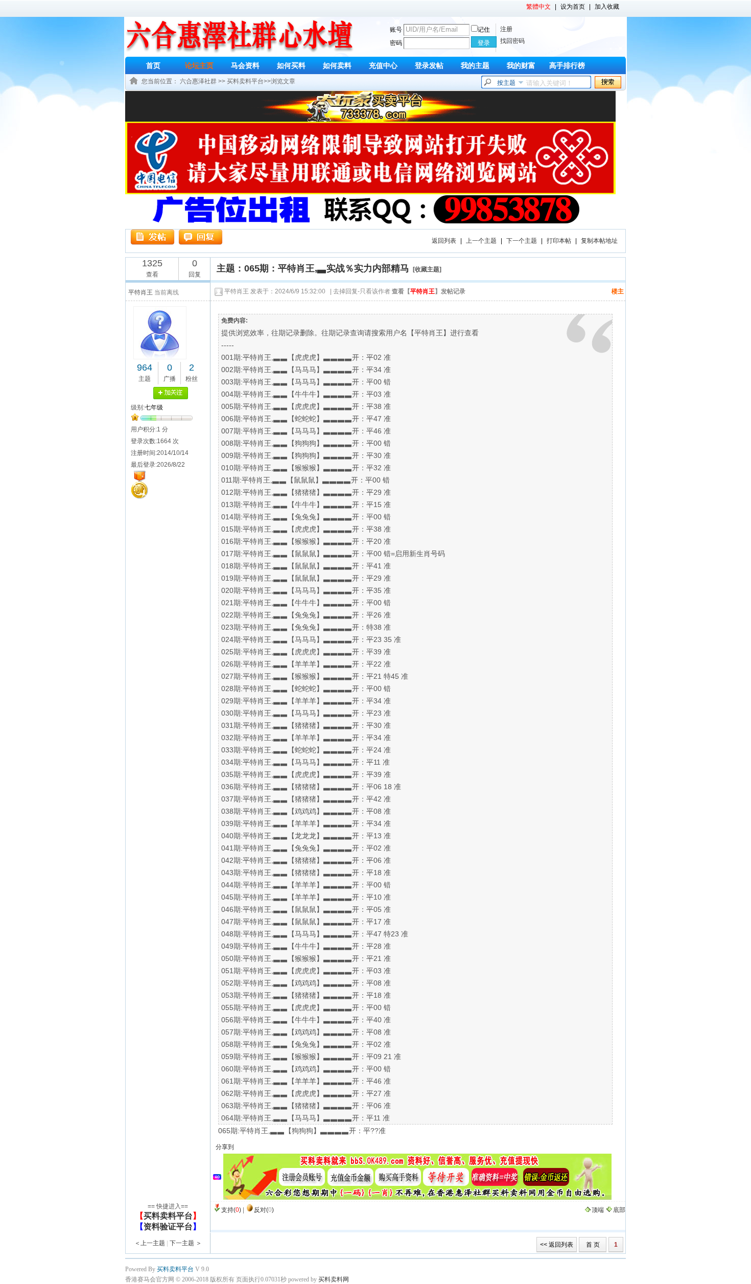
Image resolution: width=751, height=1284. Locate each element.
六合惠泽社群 (198, 81)
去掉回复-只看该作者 (361, 291)
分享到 (225, 1147)
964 (144, 367)
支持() (231, 1209)
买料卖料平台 (245, 81)
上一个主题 (481, 240)
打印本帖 (559, 240)
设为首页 (572, 6)
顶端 (598, 1209)
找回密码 (512, 40)
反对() (264, 1209)
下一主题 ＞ (186, 1243)
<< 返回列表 (556, 1244)
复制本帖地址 (599, 240)
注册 (506, 29)
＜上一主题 (149, 1243)
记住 (484, 29)
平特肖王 (236, 291)
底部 (619, 1209)
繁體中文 (538, 6)
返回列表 (444, 240)
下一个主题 (521, 240)
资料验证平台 (168, 1226)
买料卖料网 (333, 1279)
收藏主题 (427, 269)
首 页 (593, 1244)
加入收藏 (607, 6)
